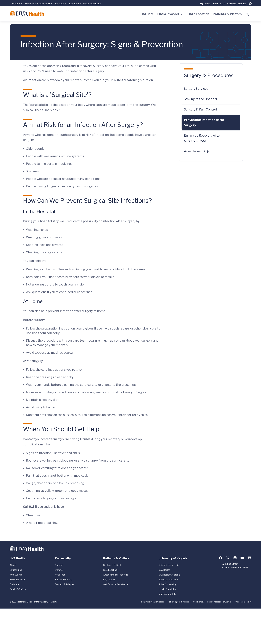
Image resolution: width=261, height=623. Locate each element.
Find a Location (198, 14)
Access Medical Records (115, 574)
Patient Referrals (63, 579)
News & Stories (18, 579)
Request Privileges (64, 584)
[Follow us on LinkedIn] (249, 558)
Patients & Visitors (227, 14)
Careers (231, 3)
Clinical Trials (16, 570)
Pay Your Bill (109, 579)
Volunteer (60, 574)
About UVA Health (92, 3)
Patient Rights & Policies (178, 602)
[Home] (27, 13)
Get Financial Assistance (115, 584)
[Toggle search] (247, 14)
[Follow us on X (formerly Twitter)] (228, 558)
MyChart (205, 3)
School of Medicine (168, 579)
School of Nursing (167, 584)
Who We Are (16, 574)
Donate (242, 3)
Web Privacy (198, 602)
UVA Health (164, 570)
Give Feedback (110, 570)
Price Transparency (243, 602)
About (13, 565)
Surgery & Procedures (208, 75)
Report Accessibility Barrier (219, 602)
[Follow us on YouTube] (242, 558)
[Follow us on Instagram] (235, 558)
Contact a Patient (112, 565)
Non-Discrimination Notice (152, 602)
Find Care (147, 14)
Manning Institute (167, 594)
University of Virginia (169, 565)
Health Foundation (168, 589)
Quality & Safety (18, 589)
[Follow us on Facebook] (220, 558)
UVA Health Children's (169, 574)
